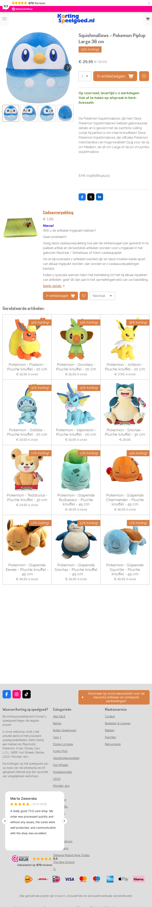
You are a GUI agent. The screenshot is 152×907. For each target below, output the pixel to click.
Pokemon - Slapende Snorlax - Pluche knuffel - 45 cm (76, 569)
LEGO (57, 778)
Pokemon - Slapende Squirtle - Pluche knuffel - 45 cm (125, 569)
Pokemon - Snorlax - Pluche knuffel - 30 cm (125, 432)
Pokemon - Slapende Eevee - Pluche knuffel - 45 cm (27, 569)
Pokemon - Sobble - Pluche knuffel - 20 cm (27, 432)
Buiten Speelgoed (64, 730)
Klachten (110, 737)
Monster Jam (61, 785)
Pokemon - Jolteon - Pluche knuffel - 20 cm (125, 366)
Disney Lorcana (63, 744)
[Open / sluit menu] (4, 19)
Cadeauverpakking (58, 212)
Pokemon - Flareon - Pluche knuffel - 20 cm (27, 366)
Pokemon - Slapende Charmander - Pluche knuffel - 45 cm (125, 499)
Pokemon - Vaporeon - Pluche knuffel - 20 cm (76, 432)
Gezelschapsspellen (66, 758)
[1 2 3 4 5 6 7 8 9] (85, 76)
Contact (110, 716)
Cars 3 (57, 737)
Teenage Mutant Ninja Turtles (71, 855)
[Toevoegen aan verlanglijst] (144, 76)
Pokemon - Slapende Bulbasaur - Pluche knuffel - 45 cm (76, 499)
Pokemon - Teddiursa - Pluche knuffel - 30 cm (27, 497)
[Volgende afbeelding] (68, 68)
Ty (54, 869)
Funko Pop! (60, 751)
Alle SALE (59, 716)
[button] (11, 113)
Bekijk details (52, 286)
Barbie (57, 723)
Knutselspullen (62, 772)
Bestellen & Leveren (118, 723)
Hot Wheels (60, 765)
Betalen (109, 730)
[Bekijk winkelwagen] (147, 19)
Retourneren (113, 744)
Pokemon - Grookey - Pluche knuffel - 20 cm (76, 366)
